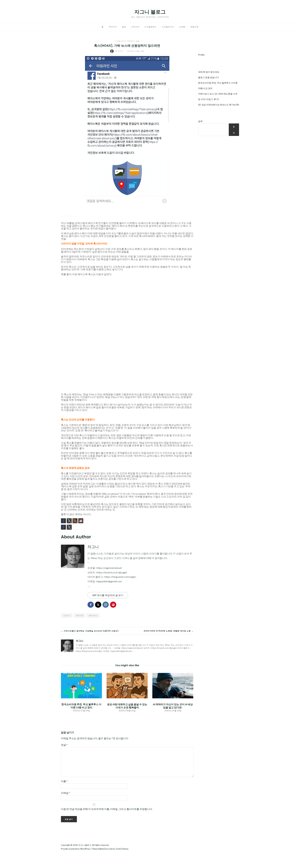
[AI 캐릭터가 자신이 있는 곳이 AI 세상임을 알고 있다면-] (172, 685)
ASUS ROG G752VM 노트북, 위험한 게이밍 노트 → (168, 631)
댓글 (64, 744)
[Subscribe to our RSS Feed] (75, 520)
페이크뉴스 (93, 615)
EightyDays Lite (105, 849)
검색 (200, 121)
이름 (64, 781)
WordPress (85, 849)
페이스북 (79, 615)
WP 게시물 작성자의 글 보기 (107, 595)
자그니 (119, 51)
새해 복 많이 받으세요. (209, 72)
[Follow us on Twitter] (69, 520)
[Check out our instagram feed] (80, 520)
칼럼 (124, 26)
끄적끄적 (135, 26)
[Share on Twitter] (69, 213)
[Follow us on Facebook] (63, 520)
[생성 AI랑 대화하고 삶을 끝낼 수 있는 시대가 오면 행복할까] (127, 685)
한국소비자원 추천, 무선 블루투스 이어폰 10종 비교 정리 (81, 706)
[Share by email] (75, 213)
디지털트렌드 (150, 26)
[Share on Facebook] (63, 213)
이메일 (65, 792)
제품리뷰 (194, 26)
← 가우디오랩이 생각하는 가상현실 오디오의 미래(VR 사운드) (90, 631)
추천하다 (131, 41)
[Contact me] (86, 520)
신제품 (182, 26)
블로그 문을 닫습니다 (208, 77)
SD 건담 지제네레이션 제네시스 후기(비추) (218, 104)
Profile (113, 26)
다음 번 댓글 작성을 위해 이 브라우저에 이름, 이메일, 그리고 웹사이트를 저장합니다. (106, 808)
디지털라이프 (168, 26)
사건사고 (66, 615)
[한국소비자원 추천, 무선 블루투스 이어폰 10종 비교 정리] (81, 685)
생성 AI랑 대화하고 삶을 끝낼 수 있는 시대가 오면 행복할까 (127, 706)
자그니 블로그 (150, 11)
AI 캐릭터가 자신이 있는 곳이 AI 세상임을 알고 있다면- (173, 706)
